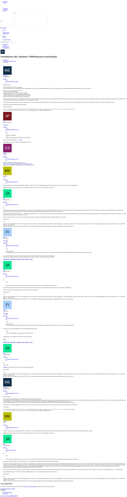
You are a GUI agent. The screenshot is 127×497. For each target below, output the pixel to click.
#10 (6, 394)
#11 (6, 428)
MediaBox (5, 59)
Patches (27, 259)
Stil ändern (3, 490)
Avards (31, 259)
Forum (4, 37)
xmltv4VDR (12, 259)
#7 (6, 277)
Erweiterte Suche (6, 39)
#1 (6, 82)
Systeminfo (18, 259)
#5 (6, 205)
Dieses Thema (6, 32)
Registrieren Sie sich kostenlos (29, 486)
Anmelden (5, 8)
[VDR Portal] (24, 25)
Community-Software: (9, 495)
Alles (4, 30)
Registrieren (5, 9)
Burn (23, 259)
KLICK (20, 139)
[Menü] (1, 5)
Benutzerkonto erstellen (5, 488)
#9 (6, 360)
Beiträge (5, 79)
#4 (6, 183)
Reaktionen (5, 124)
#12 (6, 451)
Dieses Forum (6, 33)
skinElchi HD (6, 259)
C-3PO (16, 142)
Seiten (4, 36)
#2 (6, 130)
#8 (6, 319)
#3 (6, 160)
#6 (6, 246)
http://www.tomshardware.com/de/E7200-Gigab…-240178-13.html (17, 163)
